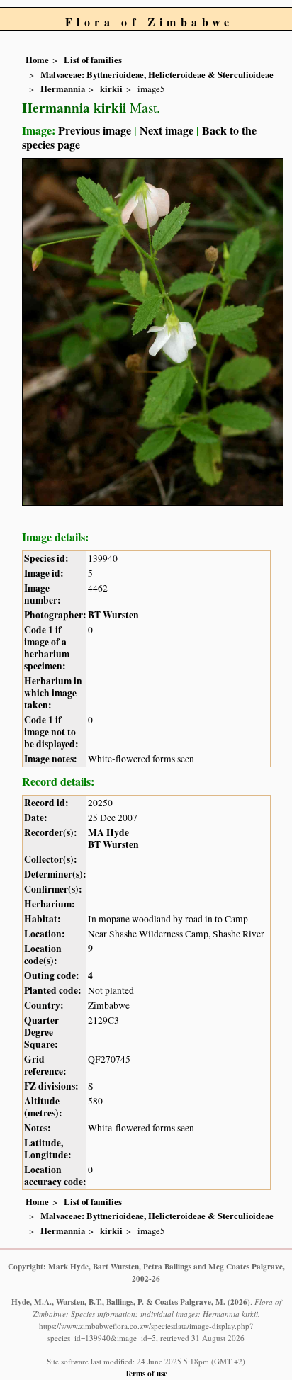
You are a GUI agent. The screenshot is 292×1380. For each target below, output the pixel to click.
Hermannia (62, 88)
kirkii (111, 88)
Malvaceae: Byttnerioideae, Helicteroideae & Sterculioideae (157, 74)
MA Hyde (108, 832)
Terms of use (146, 1373)
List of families (93, 59)
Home (37, 59)
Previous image (94, 130)
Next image (166, 130)
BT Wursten (113, 615)
